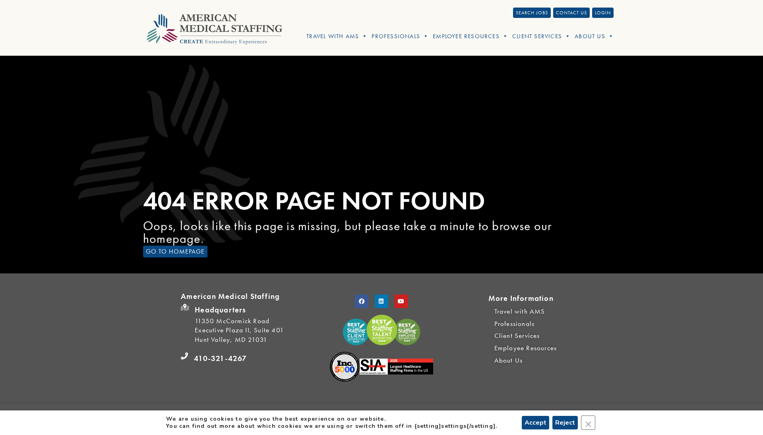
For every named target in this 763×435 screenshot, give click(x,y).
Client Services (537, 36)
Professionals (396, 36)
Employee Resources (466, 36)
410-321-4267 (220, 358)
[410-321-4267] (184, 356)
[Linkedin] (381, 301)
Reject (565, 422)
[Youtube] (401, 301)
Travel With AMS (332, 36)
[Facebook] (361, 301)
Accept (535, 422)
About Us (590, 36)
